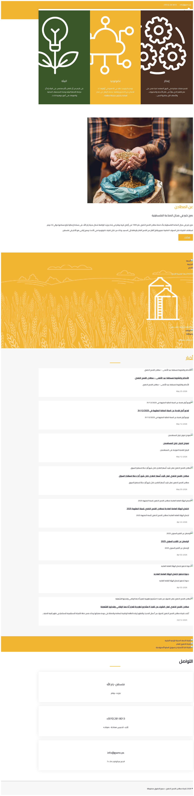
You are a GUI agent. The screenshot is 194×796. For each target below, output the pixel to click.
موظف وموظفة (184, 340)
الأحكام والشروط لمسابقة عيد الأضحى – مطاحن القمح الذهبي (162, 378)
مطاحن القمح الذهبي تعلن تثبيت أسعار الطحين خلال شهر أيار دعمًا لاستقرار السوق (154, 476)
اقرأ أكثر (187, 237)
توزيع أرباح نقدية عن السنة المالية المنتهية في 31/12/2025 (163, 410)
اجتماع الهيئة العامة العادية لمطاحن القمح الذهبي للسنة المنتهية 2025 (158, 509)
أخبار (189, 358)
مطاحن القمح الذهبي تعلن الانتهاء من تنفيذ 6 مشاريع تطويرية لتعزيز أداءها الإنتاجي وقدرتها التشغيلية (145, 607)
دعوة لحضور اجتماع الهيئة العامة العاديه (171, 574)
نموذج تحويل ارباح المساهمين (176, 443)
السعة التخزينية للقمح (180, 273)
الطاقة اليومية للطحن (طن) (180, 327)
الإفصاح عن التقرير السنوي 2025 (175, 541)
